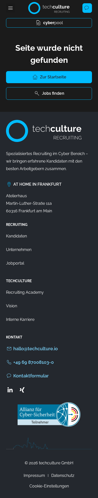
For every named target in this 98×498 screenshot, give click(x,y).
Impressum (34, 475)
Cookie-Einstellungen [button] (49, 486)
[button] (10, 8)
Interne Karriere (20, 319)
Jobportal (15, 263)
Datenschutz (62, 475)
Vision (11, 306)
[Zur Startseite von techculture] (49, 8)
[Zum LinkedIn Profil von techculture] (10, 390)
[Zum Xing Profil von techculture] (22, 390)
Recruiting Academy (25, 292)
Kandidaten (16, 236)
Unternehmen (18, 249)
